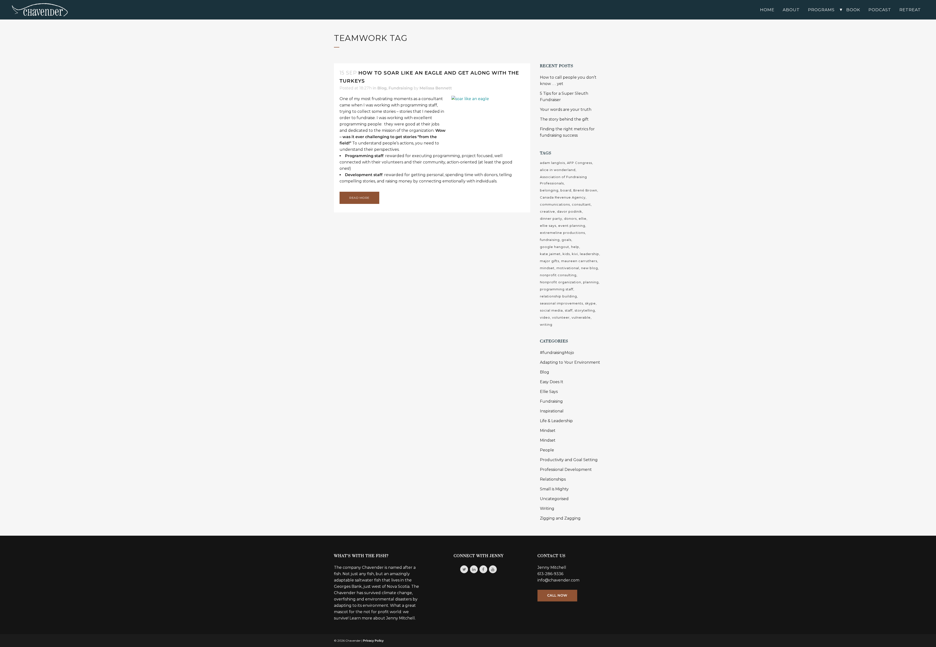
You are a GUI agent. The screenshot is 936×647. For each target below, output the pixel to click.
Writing (547, 508)
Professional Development (566, 469)
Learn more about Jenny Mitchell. (383, 618)
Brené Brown (585, 190)
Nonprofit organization (560, 282)
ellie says (548, 226)
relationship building (558, 296)
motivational (567, 268)
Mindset (548, 430)
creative (547, 211)
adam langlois (552, 163)
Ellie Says (549, 391)
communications (555, 204)
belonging (549, 190)
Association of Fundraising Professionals (563, 180)
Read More (359, 198)
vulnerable (581, 317)
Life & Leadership (556, 421)
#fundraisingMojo (557, 352)
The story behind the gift (564, 119)
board (565, 190)
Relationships (553, 479)
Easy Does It (551, 382)
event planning (571, 226)
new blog (589, 268)
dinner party (551, 218)
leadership (589, 254)
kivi (575, 254)
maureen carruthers (579, 261)
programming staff (556, 289)
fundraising (550, 240)
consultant (581, 204)
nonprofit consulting (558, 275)
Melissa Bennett (435, 88)
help (575, 247)
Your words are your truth (565, 109)
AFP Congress (579, 163)
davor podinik (569, 211)
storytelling (585, 310)
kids (566, 254)
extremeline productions (562, 233)
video (545, 317)
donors (570, 218)
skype (590, 303)
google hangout (554, 247)
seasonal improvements (561, 303)
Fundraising (401, 88)
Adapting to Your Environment (570, 362)
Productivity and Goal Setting (569, 459)
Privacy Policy (373, 640)
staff (569, 310)
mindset (547, 268)
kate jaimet (550, 254)
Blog (382, 88)
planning (591, 282)
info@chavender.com (558, 580)
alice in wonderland (557, 170)
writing (546, 324)
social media (551, 310)
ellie (582, 218)
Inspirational (552, 411)
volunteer (561, 317)
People (547, 450)
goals (566, 240)
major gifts (549, 261)
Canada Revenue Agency (562, 197)
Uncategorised (554, 498)
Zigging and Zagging (560, 518)
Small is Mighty (554, 489)
